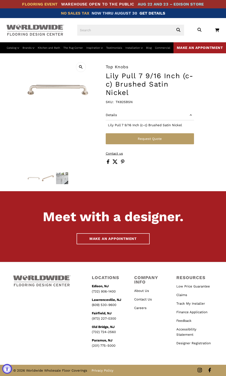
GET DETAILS (152, 13)
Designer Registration (193, 343)
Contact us (114, 153)
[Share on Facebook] (108, 163)
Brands (27, 47)
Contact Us (143, 299)
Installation (133, 47)
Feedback (184, 321)
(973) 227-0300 (104, 318)
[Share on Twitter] (116, 163)
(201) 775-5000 (103, 346)
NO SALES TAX (75, 13)
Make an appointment (200, 48)
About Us (141, 291)
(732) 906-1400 (104, 291)
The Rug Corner (73, 47)
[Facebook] (209, 370)
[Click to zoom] (81, 67)
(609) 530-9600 (104, 305)
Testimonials (114, 47)
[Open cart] (217, 30)
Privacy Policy (102, 370)
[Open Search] (199, 30)
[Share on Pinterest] (122, 163)
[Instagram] (199, 370)
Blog (149, 47)
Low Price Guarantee (193, 286)
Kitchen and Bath (49, 47)
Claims (181, 295)
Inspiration (93, 47)
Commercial (162, 47)
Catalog (12, 47)
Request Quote (150, 139)
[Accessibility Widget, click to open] (7, 369)
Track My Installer (190, 304)
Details (111, 115)
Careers (140, 308)
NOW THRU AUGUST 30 (114, 13)
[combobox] (130, 30)
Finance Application (191, 312)
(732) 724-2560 (104, 332)
